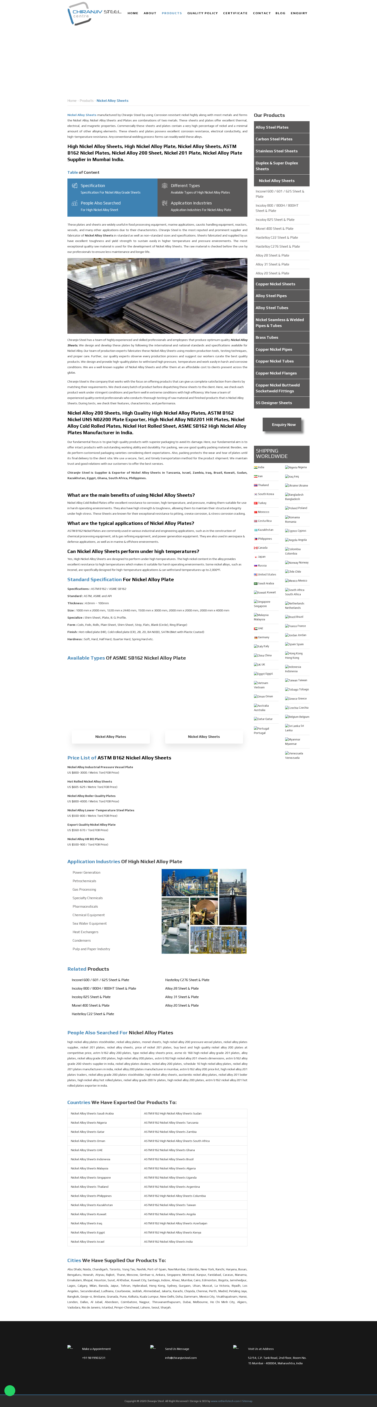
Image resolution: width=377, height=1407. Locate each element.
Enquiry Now (283, 424)
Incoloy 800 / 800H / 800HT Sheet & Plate (104, 988)
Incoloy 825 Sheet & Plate (91, 997)
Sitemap (247, 1401)
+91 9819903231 (93, 1357)
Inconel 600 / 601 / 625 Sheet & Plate (100, 980)
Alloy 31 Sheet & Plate (182, 997)
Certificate (235, 13)
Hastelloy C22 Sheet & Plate (93, 1014)
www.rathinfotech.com (225, 1401)
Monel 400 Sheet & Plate (91, 1005)
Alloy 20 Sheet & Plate (182, 1005)
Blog (281, 13)
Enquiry (299, 13)
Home (133, 13)
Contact (262, 13)
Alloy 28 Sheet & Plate (182, 988)
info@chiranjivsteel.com (181, 1357)
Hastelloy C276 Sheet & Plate (187, 980)
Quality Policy (202, 13)
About (150, 13)
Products (172, 13)
